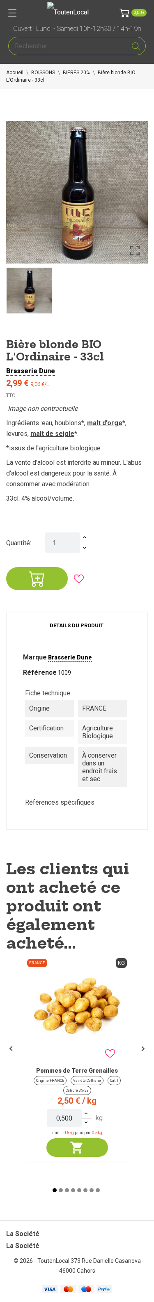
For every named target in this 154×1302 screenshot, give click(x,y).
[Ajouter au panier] (77, 1147)
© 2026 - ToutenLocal (42, 1260)
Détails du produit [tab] (76, 625)
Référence (40, 672)
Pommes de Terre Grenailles (77, 1070)
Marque (35, 657)
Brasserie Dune (30, 371)
